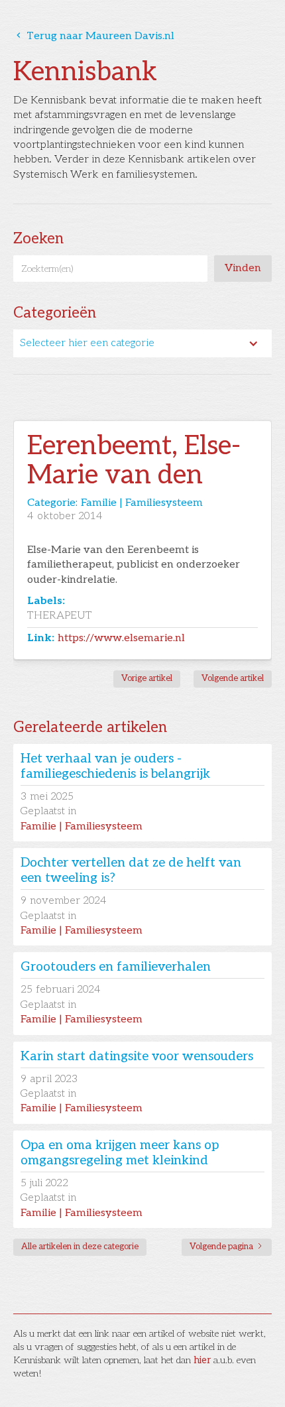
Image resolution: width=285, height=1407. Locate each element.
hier (202, 1360)
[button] (142, 343)
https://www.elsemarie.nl (121, 638)
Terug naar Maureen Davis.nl (93, 36)
